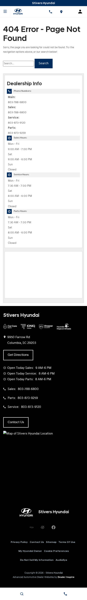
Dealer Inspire (66, 577)
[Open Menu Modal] (5, 11)
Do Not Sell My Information (37, 560)
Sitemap (51, 542)
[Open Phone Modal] (50, 11)
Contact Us (37, 542)
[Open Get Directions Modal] (61, 11)
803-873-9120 (16, 122)
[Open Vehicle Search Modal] (22, 594)
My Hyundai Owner (30, 551)
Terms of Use (66, 542)
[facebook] (53, 527)
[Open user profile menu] (81, 12)
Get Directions (18, 355)
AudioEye (61, 560)
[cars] (31, 527)
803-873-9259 (17, 133)
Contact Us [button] (16, 422)
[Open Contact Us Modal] (65, 594)
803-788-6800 (17, 102)
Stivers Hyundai (54, 573)
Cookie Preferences (56, 551)
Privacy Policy (19, 542)
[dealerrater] (42, 527)
